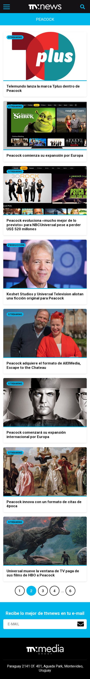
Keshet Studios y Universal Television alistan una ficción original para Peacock (45, 296)
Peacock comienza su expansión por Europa (45, 155)
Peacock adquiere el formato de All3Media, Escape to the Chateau (44, 365)
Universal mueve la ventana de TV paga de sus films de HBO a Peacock (43, 573)
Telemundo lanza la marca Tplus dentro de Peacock (43, 88)
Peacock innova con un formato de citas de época (44, 504)
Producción (16, 245)
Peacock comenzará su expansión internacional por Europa (36, 434)
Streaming (15, 37)
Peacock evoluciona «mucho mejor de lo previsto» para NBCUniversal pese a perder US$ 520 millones (44, 224)
